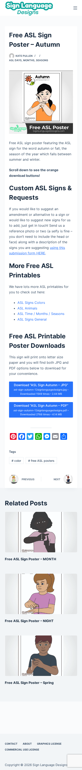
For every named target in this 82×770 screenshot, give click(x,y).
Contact (11, 743)
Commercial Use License (22, 749)
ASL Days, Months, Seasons (28, 60)
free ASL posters (41, 460)
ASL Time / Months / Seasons (40, 314)
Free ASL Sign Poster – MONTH (30, 559)
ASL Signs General (32, 319)
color (16, 460)
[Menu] (75, 8)
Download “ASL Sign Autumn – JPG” (41, 389)
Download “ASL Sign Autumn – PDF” (41, 410)
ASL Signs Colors (31, 302)
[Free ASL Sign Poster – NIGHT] (41, 594)
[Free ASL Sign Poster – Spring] (41, 655)
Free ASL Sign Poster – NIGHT (29, 621)
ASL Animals (27, 308)
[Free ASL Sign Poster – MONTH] (41, 532)
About (27, 743)
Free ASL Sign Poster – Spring (29, 683)
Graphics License (49, 743)
